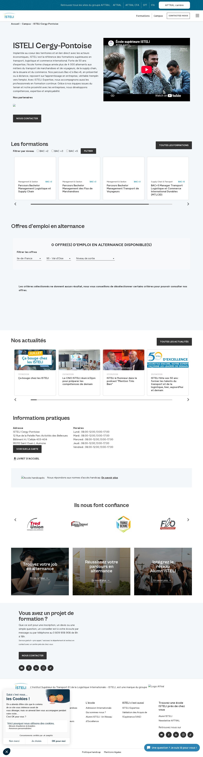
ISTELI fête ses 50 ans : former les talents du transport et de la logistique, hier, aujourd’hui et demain (167, 384)
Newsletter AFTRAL (169, 720)
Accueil (15, 24)
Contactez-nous (178, 16)
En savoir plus (110, 477)
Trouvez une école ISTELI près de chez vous (172, 706)
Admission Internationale (98, 708)
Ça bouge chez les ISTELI (33, 378)
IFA (153, 5)
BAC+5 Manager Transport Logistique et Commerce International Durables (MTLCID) (167, 190)
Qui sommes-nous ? (96, 712)
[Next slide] (188, 204)
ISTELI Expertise (130, 708)
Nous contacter (27, 118)
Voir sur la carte (27, 449)
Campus (158, 15)
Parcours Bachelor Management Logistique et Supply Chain (34, 188)
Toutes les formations (174, 145)
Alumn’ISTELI (165, 716)
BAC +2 (43, 151)
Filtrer (88, 151)
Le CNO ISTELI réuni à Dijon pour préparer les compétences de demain (78, 381)
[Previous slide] (15, 204)
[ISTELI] (9, 16)
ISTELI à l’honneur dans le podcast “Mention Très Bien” (122, 381)
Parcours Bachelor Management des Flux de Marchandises (77, 188)
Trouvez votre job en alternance (40, 566)
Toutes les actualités (174, 341)
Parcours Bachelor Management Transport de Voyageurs (123, 188)
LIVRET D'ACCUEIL (28, 458)
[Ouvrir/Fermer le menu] (197, 15)
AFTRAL (117, 5)
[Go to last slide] (15, 399)
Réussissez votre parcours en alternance (101, 567)
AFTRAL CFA (132, 5)
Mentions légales (112, 752)
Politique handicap (91, 752)
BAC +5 (73, 151)
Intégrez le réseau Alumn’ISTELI (163, 567)
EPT (145, 5)
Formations (143, 15)
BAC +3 (58, 151)
